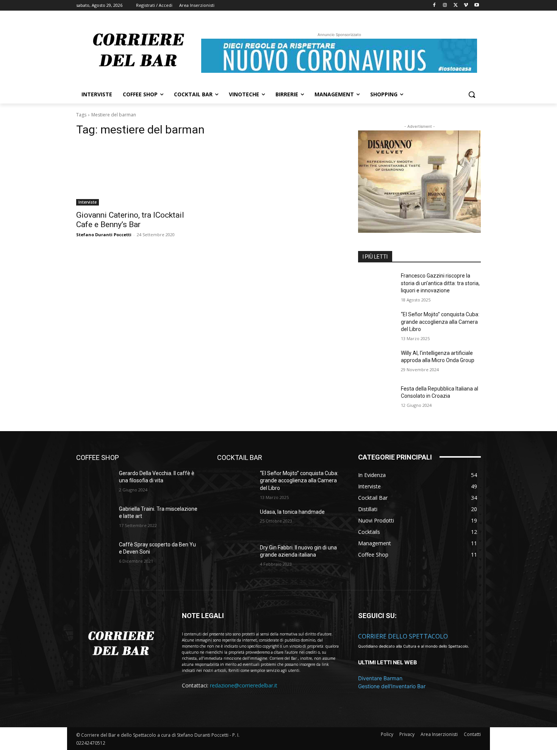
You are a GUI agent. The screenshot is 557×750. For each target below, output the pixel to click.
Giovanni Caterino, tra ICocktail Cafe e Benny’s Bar (130, 219)
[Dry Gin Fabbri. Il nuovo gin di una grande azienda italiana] (235, 557)
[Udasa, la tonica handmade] (235, 521)
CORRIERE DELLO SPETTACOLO (403, 636)
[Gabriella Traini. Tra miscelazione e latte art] (94, 518)
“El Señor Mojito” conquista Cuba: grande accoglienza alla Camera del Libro (440, 321)
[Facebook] (434, 5)
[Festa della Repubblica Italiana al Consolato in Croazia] (376, 398)
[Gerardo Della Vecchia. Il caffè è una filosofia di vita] (94, 483)
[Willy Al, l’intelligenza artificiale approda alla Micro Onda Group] (376, 362)
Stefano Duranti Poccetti (103, 234)
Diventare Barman (380, 678)
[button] (472, 94)
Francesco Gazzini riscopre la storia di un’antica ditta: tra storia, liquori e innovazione (440, 283)
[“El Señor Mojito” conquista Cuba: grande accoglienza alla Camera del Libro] (376, 324)
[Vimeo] (466, 5)
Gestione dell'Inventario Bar (392, 686)
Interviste (87, 202)
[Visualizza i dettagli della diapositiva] (419, 181)
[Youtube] (476, 5)
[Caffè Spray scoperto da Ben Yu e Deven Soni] (94, 554)
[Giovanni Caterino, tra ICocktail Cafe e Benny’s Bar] (137, 175)
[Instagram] (445, 5)
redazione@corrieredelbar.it (243, 685)
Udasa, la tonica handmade (292, 512)
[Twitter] (455, 5)
